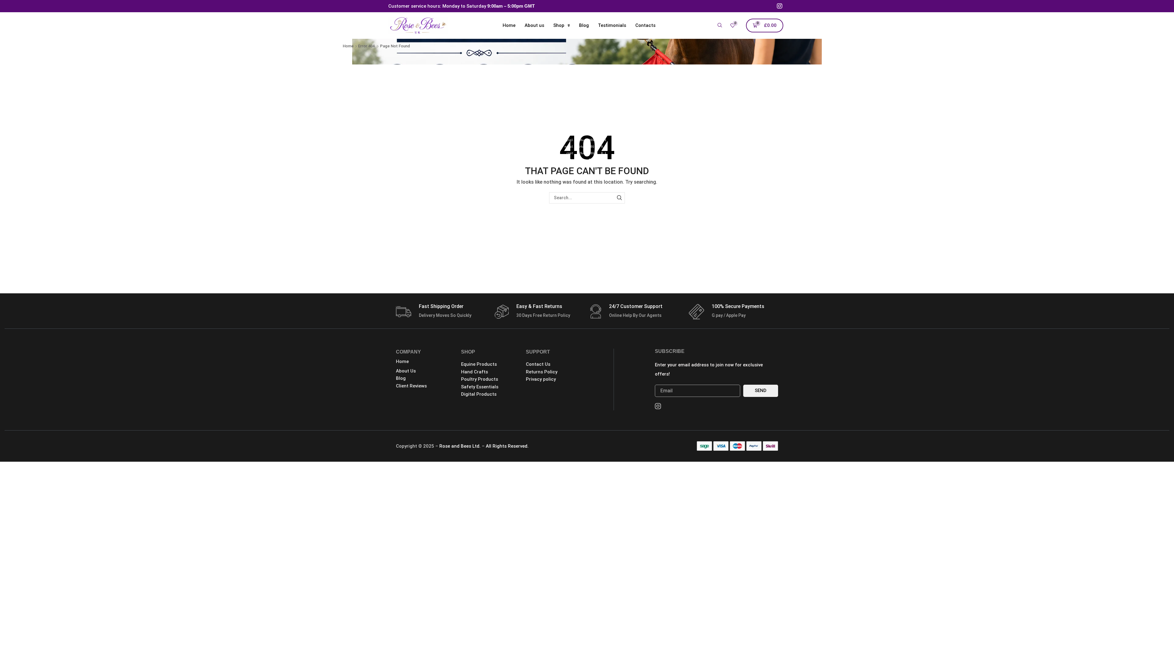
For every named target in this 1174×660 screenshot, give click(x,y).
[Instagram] (779, 6)
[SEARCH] (619, 198)
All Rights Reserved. (507, 446)
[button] (719, 25)
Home (348, 46)
